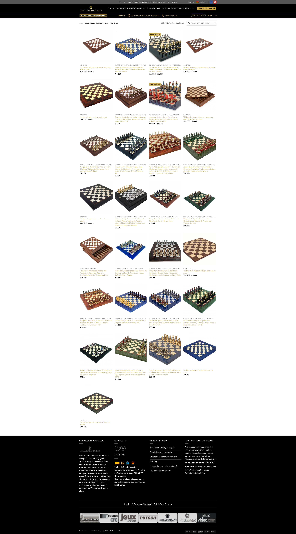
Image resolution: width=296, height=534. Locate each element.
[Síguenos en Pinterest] (215, 2)
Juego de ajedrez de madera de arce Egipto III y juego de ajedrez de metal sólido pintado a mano (163, 119)
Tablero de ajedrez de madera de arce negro (94, 220)
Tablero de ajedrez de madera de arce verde (94, 423)
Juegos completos (116, 8)
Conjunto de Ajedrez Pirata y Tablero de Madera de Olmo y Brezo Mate (164, 220)
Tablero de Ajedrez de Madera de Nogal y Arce (199, 272)
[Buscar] (194, 8)
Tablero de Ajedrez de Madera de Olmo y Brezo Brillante (199, 68)
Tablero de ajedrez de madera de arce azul (198, 371)
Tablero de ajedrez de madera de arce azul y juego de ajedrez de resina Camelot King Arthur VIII (165, 323)
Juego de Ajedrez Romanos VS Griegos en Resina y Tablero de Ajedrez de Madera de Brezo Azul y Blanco (131, 273)
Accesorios (170, 8)
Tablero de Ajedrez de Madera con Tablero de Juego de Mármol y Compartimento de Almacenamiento (94, 273)
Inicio (81, 23)
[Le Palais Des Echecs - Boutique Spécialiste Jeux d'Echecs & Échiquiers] (91, 9)
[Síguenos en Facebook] (211, 2)
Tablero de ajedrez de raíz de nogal (93, 117)
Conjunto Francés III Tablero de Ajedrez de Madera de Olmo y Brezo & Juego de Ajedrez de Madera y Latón (96, 323)
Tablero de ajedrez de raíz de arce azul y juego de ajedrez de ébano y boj (130, 322)
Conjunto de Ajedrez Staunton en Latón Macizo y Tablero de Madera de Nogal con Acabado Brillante (95, 169)
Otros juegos (183, 8)
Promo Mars (198, 15)
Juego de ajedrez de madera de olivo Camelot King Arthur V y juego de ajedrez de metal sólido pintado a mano (199, 169)
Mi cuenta (190, 2)
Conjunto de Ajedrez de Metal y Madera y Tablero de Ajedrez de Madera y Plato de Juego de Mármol (130, 119)
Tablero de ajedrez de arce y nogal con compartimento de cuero (198, 118)
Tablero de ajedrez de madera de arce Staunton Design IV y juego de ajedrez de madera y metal (164, 69)
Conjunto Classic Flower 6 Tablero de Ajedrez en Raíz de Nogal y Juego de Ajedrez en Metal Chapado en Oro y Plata (165, 273)
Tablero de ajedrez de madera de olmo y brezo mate (95, 68)
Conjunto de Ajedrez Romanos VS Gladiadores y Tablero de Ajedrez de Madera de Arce (197, 221)
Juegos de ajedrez (134, 8)
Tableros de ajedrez (153, 8)
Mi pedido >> (212, 15)
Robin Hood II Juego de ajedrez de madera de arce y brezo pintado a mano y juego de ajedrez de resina (199, 323)
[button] (206, 8)
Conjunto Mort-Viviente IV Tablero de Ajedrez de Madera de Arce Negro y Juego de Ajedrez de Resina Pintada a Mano (129, 170)
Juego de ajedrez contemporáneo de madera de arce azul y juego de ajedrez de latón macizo (130, 69)
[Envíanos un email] (123, 448)
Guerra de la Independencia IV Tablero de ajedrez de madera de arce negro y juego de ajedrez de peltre (96, 372)
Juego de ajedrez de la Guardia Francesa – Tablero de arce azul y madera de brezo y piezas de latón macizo (165, 372)
